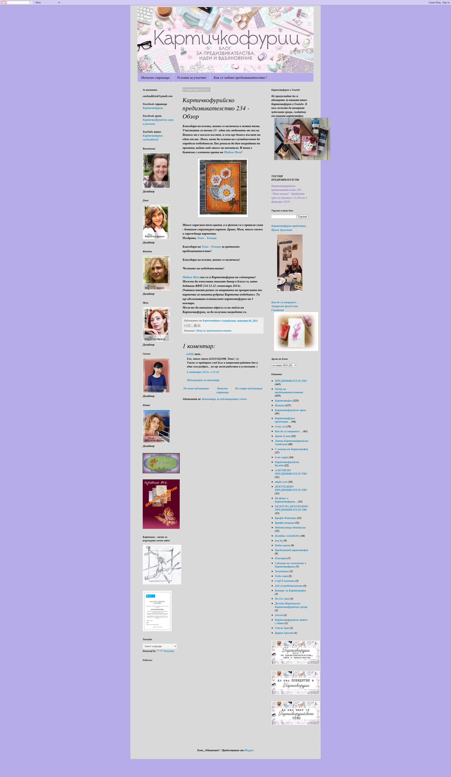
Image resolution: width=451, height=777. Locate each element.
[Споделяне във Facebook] (195, 325)
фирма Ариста (284, 633)
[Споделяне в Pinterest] (199, 325)
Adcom (279, 615)
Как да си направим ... (288, 431)
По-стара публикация (248, 388)
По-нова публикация (196, 388)
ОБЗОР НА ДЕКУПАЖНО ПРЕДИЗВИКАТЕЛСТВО (291, 508)
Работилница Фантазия (290, 527)
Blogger (248, 750)
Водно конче (282, 545)
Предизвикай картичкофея (291, 550)
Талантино (282, 571)
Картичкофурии (153, 108)
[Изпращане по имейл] (185, 325)
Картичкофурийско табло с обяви (291, 621)
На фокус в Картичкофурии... (286, 499)
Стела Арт (282, 628)
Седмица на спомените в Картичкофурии (290, 564)
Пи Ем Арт (282, 598)
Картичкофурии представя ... (285, 419)
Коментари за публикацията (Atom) (224, 399)
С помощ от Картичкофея (291, 449)
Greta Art (280, 426)
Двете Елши (283, 436)
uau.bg (279, 540)
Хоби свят (281, 576)
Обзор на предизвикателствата (213, 330)
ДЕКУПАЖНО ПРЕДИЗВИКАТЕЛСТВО (291, 488)
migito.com (281, 482)
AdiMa (190, 354)
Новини (279, 405)
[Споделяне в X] (192, 325)
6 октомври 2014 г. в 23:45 (203, 372)
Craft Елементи (285, 581)
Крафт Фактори (285, 518)
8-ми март (281, 457)
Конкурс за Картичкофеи (290, 590)
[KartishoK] (162, 583)
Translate (168, 651)
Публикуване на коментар (203, 380)
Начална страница (155, 77)
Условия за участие (191, 77)
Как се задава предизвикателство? (240, 77)
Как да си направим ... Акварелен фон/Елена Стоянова (285, 306)
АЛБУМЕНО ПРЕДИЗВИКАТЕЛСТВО (291, 472)
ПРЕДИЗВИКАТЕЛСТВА (291, 381)
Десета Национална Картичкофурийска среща (291, 605)
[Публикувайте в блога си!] (189, 325)
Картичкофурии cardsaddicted (153, 137)
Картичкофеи (283, 400)
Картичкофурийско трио (290, 410)
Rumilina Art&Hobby (287, 536)
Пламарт (281, 558)
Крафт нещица (284, 523)
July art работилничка (288, 586)
